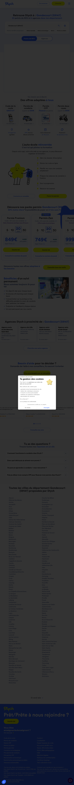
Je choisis (27, 407)
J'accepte (46, 407)
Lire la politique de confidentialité (28, 401)
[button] (4, 782)
